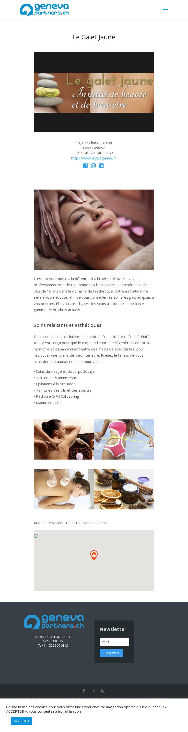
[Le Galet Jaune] (94, 130)
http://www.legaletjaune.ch (94, 158)
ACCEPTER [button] (21, 721)
